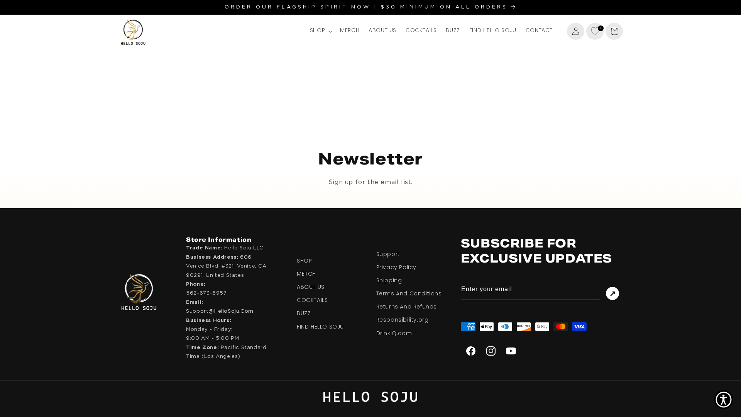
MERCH (306, 274)
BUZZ (304, 313)
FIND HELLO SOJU (320, 327)
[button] (320, 31)
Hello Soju (370, 398)
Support (388, 254)
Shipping (389, 281)
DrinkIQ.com (394, 333)
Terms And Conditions (409, 294)
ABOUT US (311, 287)
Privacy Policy (396, 267)
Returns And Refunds (406, 307)
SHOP (304, 260)
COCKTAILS (312, 300)
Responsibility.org (402, 320)
